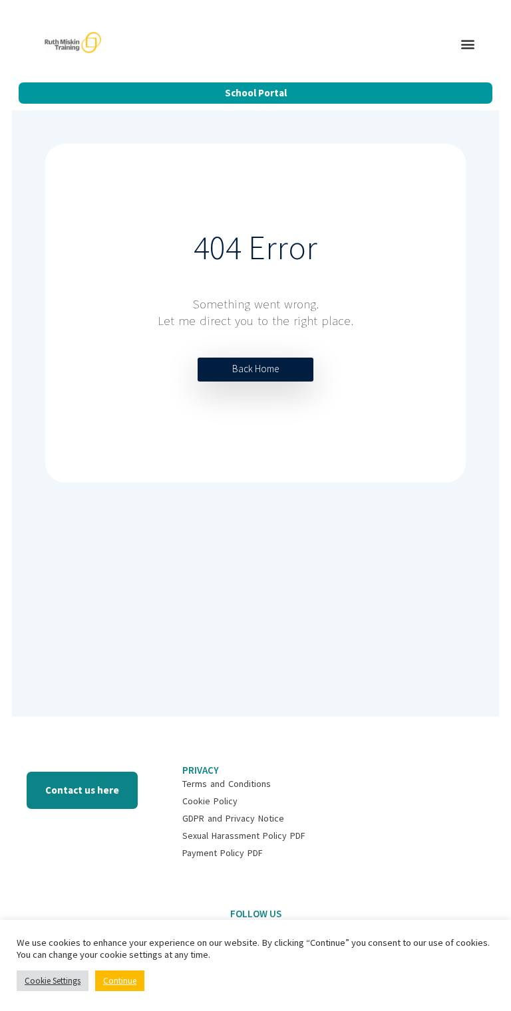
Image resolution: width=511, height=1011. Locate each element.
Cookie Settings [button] (53, 980)
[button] (468, 44)
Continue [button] (119, 980)
